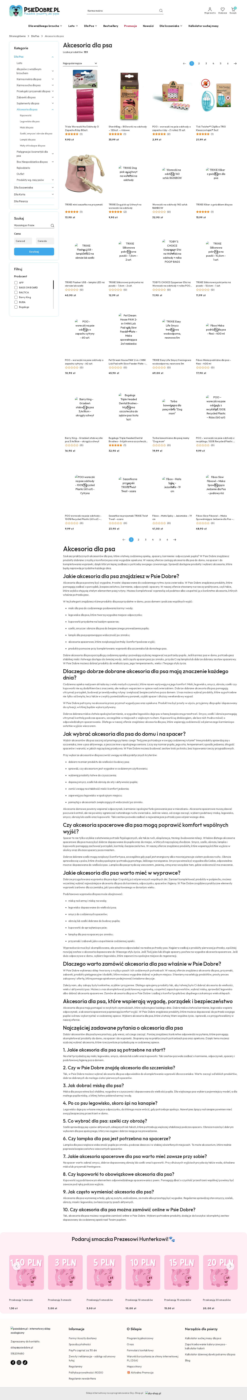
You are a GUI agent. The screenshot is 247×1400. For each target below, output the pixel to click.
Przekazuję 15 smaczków (177, 1299)
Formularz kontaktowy (140, 1350)
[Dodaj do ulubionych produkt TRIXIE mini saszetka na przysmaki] (100, 151)
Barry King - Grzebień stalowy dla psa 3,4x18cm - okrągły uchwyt (83, 439)
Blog (187, 1360)
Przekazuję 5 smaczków (100, 1299)
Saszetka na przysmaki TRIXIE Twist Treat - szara (128, 517)
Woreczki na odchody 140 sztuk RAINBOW (169, 206)
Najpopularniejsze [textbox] (72, 63)
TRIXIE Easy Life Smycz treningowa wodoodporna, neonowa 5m (171, 362)
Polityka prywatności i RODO (86, 1372)
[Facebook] (13, 1362)
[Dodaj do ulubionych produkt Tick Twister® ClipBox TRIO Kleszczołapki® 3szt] (231, 73)
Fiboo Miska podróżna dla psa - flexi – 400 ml (213, 362)
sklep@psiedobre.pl (22, 1347)
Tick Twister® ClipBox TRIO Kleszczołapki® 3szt (211, 128)
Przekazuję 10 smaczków (139, 1299)
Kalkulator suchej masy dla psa (203, 1338)
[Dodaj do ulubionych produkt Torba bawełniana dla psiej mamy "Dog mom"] (188, 384)
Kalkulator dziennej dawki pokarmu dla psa (210, 1354)
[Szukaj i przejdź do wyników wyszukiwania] (161, 10)
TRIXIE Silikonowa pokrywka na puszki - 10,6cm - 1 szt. (213, 284)
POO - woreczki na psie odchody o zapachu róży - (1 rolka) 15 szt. (171, 128)
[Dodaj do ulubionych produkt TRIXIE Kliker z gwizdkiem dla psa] (231, 151)
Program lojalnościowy (140, 1338)
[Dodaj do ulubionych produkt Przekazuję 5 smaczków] (117, 1253)
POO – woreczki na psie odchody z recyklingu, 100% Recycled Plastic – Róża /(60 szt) (215, 439)
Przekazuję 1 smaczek (21, 1299)
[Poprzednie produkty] (17, 1266)
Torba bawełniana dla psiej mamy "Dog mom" (170, 439)
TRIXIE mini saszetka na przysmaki (84, 204)
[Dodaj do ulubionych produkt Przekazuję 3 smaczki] (78, 1253)
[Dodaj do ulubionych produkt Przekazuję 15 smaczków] (195, 1253)
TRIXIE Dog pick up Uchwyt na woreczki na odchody (125, 206)
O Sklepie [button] (134, 1329)
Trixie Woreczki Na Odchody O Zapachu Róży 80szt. (82, 128)
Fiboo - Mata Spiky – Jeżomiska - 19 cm (172, 517)
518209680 (17, 1353)
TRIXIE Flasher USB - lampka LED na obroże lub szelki (85, 284)
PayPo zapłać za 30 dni (83, 1350)
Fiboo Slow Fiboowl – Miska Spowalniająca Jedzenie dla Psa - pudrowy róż (214, 517)
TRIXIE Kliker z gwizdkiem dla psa (214, 204)
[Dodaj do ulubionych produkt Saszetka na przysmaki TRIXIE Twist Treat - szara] (144, 462)
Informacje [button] (76, 1329)
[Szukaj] (52, 225)
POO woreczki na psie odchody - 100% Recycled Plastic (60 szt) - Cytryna (83, 517)
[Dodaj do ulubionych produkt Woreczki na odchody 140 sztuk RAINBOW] (188, 151)
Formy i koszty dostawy (83, 1338)
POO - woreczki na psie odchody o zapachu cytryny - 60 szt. (84, 362)
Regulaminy (76, 1366)
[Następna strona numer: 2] (235, 63)
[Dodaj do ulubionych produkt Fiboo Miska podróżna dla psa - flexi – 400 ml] (231, 307)
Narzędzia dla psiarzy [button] (201, 1329)
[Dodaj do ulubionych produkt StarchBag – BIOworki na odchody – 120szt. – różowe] (144, 73)
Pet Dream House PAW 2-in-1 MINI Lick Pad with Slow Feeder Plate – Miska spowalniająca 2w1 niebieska (128, 362)
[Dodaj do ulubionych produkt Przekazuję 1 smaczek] (40, 1253)
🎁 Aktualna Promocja (140, 1372)
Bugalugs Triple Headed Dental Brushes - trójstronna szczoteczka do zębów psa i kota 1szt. (128, 439)
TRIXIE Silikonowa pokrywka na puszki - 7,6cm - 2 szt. (126, 284)
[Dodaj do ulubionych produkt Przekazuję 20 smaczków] (233, 1253)
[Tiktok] (25, 1362)
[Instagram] (19, 1362)
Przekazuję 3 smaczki (59, 1299)
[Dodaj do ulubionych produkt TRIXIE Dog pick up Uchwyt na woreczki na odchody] (144, 151)
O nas (130, 1344)
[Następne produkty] (230, 1266)
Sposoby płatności (80, 1344)
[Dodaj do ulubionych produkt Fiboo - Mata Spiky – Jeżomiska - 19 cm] (188, 462)
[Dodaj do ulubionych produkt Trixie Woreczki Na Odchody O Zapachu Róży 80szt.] (100, 73)
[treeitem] (34, 56)
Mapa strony (134, 1366)
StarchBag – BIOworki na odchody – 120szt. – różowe (128, 128)
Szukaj (34, 251)
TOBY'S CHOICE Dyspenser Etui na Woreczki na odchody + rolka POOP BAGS (172, 284)
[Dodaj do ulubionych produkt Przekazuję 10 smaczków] (156, 1253)
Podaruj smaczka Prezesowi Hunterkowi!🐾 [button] (123, 1239)
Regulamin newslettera (82, 1378)
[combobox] (80, 63)
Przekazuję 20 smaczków (217, 1299)
